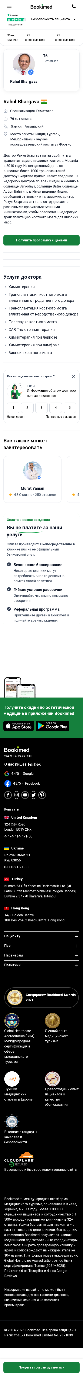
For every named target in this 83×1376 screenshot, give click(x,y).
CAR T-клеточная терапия (32, 329)
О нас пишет (15, 764)
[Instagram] (16, 795)
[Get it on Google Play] (52, 726)
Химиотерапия (22, 286)
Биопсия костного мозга (30, 352)
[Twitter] (33, 795)
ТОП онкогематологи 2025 (36, 38)
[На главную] (41, 6)
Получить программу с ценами (41, 240)
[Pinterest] (42, 795)
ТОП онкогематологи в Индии (66, 38)
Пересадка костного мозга (33, 322)
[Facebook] (8, 795)
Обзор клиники (12, 38)
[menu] (9, 6)
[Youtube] (25, 795)
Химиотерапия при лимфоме (34, 345)
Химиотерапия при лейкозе (33, 337)
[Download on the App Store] (18, 726)
